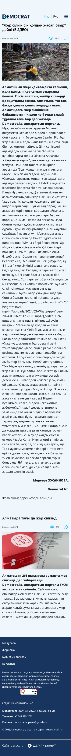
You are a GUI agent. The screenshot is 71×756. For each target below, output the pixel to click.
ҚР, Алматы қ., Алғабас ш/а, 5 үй (36, 710)
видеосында (11, 243)
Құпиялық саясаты (14, 657)
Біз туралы (9, 643)
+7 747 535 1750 (23, 716)
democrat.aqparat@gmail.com (31, 722)
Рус (55, 16)
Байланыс (8, 663)
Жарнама (8, 650)
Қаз (47, 16)
